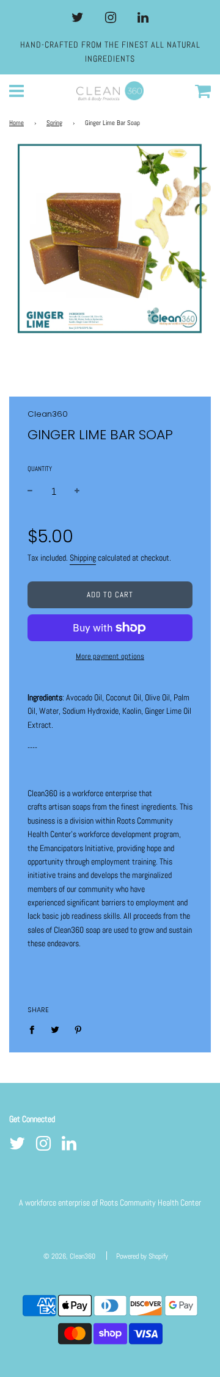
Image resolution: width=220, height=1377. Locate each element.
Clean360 (48, 414)
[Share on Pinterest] (78, 1029)
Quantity (40, 468)
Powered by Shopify (142, 1256)
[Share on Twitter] (55, 1029)
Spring (54, 123)
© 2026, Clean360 (69, 1256)
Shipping (83, 557)
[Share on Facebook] (35, 1029)
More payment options (110, 656)
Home (16, 123)
